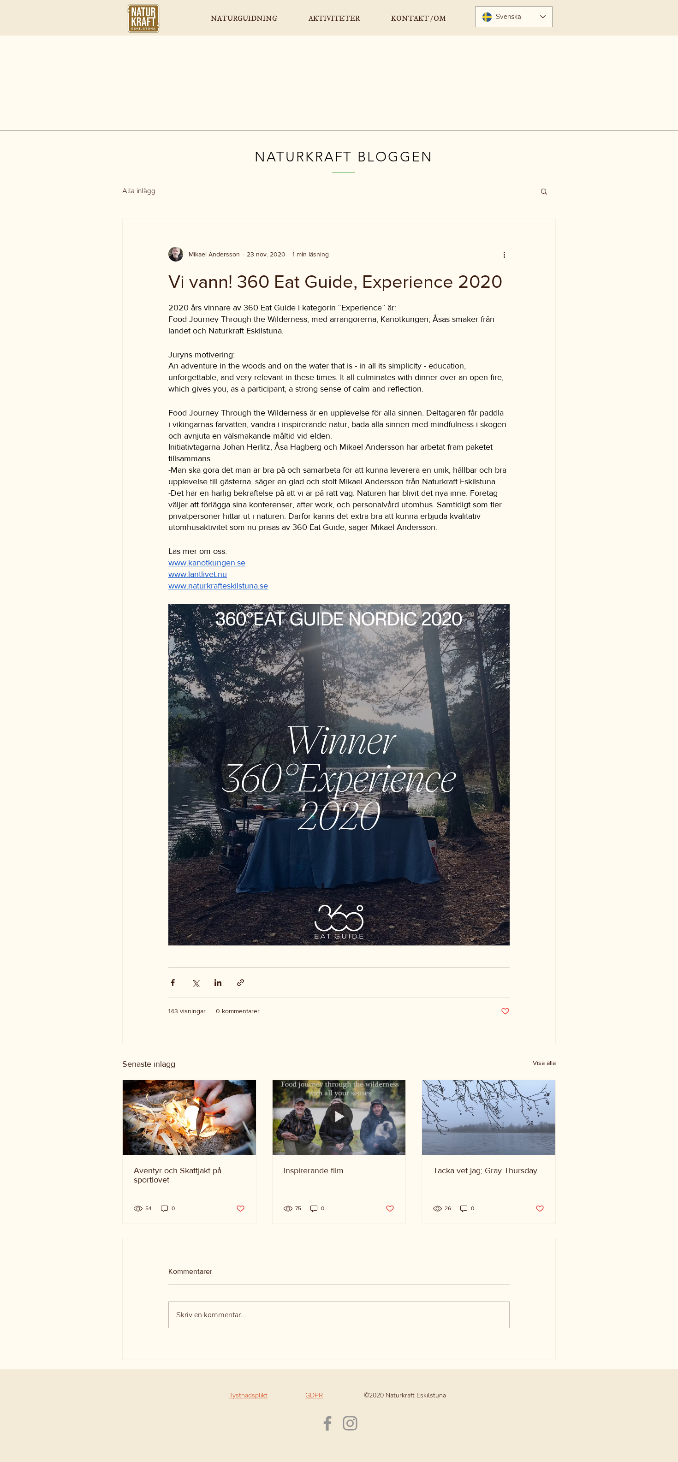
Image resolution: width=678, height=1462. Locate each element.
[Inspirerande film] (339, 1117)
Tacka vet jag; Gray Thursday (485, 1170)
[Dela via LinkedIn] (218, 982)
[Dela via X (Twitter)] (195, 982)
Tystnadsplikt (248, 1395)
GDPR (314, 1395)
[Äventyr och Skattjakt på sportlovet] (189, 1117)
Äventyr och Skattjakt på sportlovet (177, 1175)
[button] (544, 191)
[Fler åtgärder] (504, 254)
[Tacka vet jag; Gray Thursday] (488, 1117)
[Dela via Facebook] (172, 982)
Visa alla (544, 1062)
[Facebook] (327, 1423)
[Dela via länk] (240, 982)
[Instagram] (350, 1423)
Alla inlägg (138, 191)
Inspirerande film (314, 1170)
